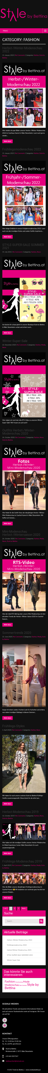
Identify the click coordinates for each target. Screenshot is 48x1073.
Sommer (24, 985)
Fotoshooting (19, 982)
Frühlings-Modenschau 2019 (22, 861)
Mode (26, 981)
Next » (24, 908)
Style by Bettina (7, 440)
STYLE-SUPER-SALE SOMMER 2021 (23, 246)
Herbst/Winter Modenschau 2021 (19, 950)
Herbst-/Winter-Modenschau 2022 (22, 49)
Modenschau (12, 985)
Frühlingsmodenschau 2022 (21, 149)
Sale (20, 985)
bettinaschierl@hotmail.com (15, 1061)
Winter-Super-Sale (14, 341)
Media (43, 345)
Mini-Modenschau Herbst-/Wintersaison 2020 (21, 533)
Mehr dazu (7, 141)
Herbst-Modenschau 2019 (20, 812)
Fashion (36, 55)
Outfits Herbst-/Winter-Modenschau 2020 (18, 431)
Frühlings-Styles (13, 726)
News (39, 252)
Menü (5, 31)
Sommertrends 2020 (16, 633)
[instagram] (4, 1025)
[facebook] (4, 1020)
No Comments (20, 55)
